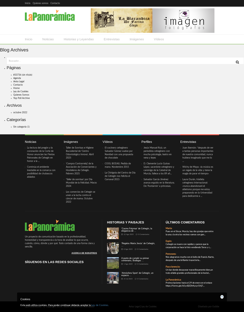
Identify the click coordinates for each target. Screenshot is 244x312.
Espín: (169, 241)
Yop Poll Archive (21, 98)
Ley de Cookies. (100, 305)
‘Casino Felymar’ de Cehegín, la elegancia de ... (136, 229)
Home (16, 88)
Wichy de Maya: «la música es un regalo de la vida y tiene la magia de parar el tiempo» (197, 170)
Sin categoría (19, 127)
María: (169, 228)
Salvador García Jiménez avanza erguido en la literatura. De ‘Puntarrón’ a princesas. (159, 182)
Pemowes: (171, 254)
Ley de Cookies (20, 91)
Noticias (48, 39)
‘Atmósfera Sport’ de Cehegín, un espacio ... (137, 274)
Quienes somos (40, 3)
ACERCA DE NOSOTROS (84, 253)
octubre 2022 (20, 112)
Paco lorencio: (173, 267)
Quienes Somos (21, 95)
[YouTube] (209, 3)
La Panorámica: (173, 280)
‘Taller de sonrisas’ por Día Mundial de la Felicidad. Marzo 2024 (81, 182)
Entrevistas (112, 39)
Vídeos (159, 39)
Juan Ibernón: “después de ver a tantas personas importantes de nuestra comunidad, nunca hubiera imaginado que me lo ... (197, 154)
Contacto (55, 3)
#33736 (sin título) (22, 75)
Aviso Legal (18, 81)
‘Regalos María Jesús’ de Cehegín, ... (138, 244)
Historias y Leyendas (79, 39)
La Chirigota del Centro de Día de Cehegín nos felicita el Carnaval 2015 (120, 176)
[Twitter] (203, 3)
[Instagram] (216, 3)
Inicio (27, 3)
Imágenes (137, 39)
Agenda (17, 78)
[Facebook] (196, 3)
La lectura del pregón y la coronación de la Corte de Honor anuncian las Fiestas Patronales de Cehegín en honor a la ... (41, 154)
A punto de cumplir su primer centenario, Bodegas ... (135, 259)
